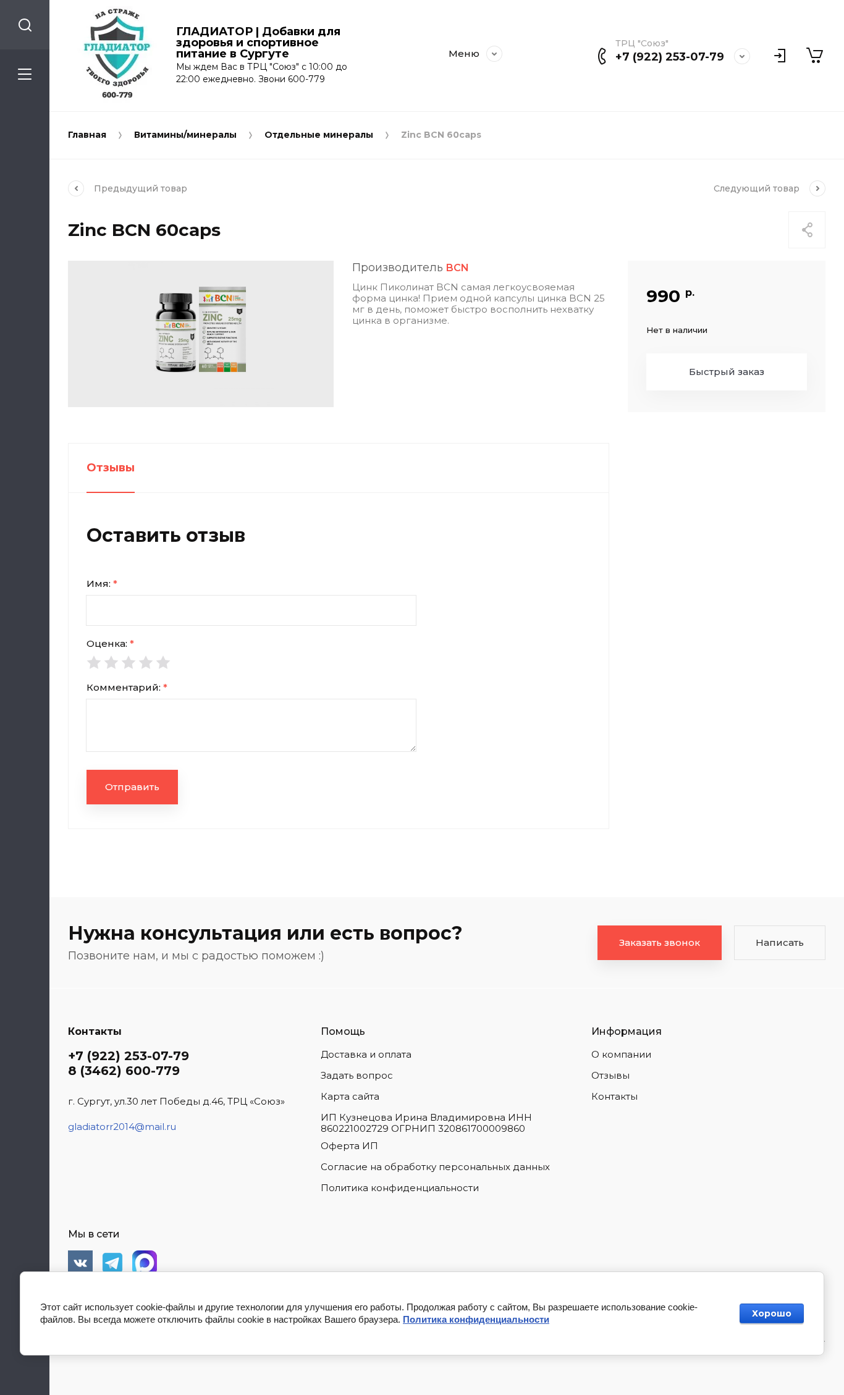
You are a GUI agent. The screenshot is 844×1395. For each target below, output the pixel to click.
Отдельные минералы (318, 135)
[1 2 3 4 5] (339, 662)
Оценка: (110, 643)
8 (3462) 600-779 (124, 1070)
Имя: (102, 583)
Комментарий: (127, 687)
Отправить (132, 787)
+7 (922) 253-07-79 (669, 57)
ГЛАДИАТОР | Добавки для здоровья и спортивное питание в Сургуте (258, 43)
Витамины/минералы (185, 135)
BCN (457, 268)
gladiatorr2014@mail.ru (122, 1126)
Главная (87, 135)
